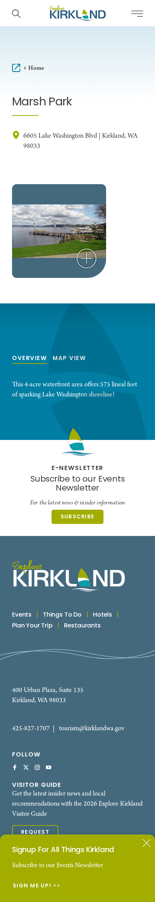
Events (22, 615)
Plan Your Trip (32, 626)
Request (35, 832)
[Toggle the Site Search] (16, 13)
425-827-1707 (31, 728)
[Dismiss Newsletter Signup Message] (146, 842)
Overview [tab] (29, 358)
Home (36, 68)
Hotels (102, 615)
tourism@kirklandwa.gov (92, 728)
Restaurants (82, 626)
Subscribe (78, 516)
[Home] (77, 13)
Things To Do (62, 615)
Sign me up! (32, 886)
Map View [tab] (69, 358)
